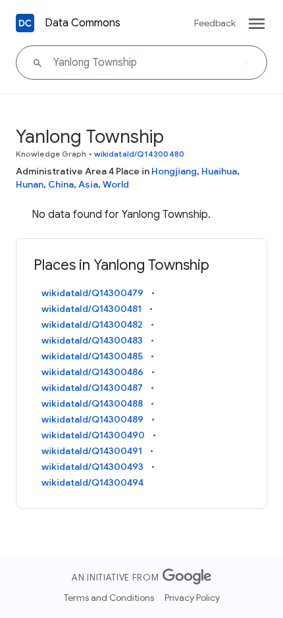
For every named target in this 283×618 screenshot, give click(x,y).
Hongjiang (174, 171)
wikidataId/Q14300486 (92, 372)
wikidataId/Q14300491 (91, 451)
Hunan (29, 184)
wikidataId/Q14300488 (92, 403)
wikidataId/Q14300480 (139, 154)
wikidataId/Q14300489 (92, 419)
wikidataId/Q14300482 (92, 324)
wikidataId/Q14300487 (92, 388)
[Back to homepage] (25, 23)
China (61, 184)
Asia (88, 184)
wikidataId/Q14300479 (92, 293)
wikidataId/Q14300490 (93, 435)
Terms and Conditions (109, 598)
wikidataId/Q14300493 (92, 467)
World (116, 184)
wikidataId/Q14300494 (92, 482)
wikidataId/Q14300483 (92, 340)
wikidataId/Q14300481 (91, 309)
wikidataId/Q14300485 (92, 356)
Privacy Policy (192, 598)
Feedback (215, 23)
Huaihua (219, 171)
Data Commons (82, 23)
